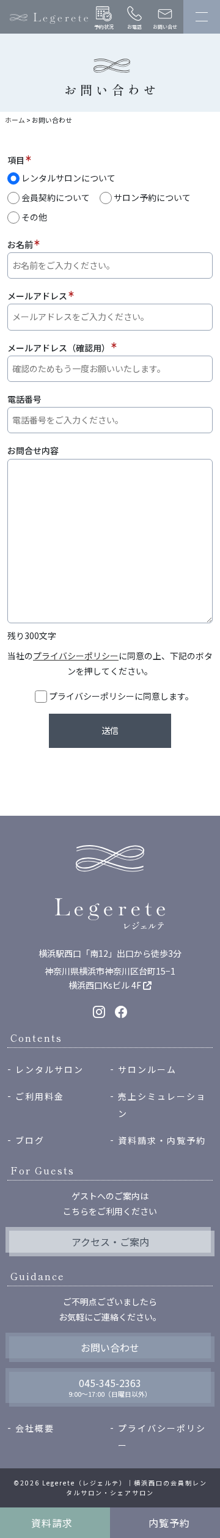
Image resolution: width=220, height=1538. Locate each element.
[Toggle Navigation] (201, 17)
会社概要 (34, 1428)
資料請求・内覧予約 (162, 1140)
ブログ (30, 1140)
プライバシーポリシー (76, 656)
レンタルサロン (49, 1069)
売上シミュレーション (162, 1104)
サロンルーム (147, 1069)
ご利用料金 (39, 1096)
